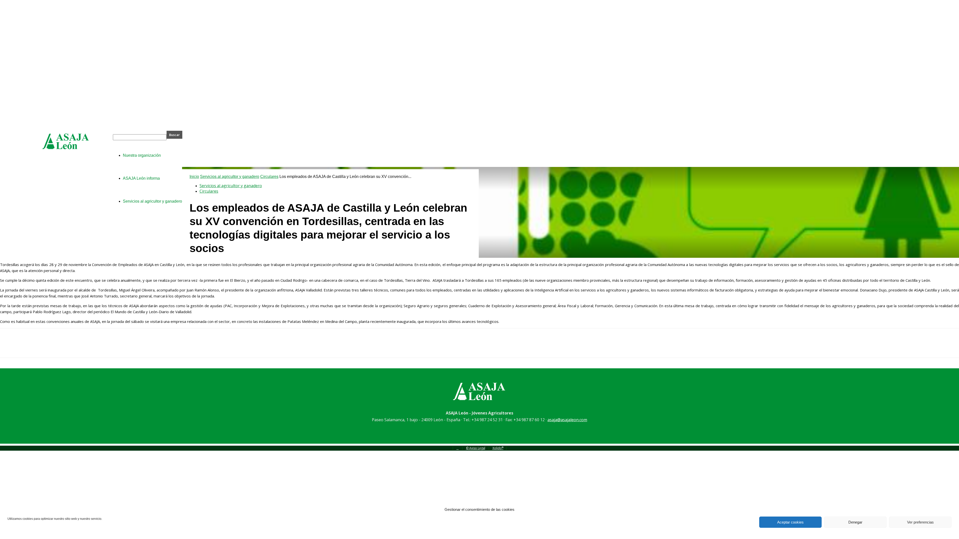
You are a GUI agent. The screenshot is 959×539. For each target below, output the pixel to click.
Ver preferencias (920, 522)
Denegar (855, 522)
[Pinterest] (44, 347)
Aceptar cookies (790, 522)
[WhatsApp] (62, 347)
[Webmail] (458, 448)
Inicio (194, 176)
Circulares (269, 176)
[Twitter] (26, 347)
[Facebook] (8, 347)
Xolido (497, 448)
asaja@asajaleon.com (567, 419)
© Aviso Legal (475, 448)
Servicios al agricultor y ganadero (229, 176)
